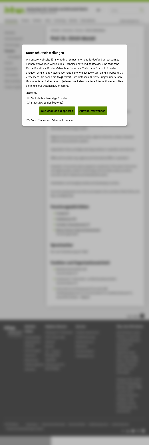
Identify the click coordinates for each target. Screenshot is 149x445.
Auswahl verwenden (92, 110)
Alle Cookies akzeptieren (57, 110)
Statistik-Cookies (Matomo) (47, 102)
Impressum (44, 120)
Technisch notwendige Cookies (49, 98)
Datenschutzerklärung (55, 85)
